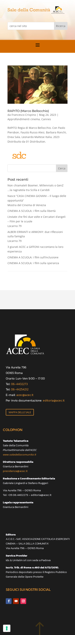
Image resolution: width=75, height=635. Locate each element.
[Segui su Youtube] (16, 601)
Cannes (46, 119)
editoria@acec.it (54, 400)
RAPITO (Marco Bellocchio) (28, 111)
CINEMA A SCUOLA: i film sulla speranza (33, 263)
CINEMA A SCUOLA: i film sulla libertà (32, 211)
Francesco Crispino (24, 115)
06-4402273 (19, 384)
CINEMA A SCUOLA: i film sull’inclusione (33, 257)
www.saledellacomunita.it (19, 454)
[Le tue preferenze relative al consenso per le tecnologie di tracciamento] (6, 628)
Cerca (61, 168)
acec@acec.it (24, 395)
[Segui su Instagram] (23, 601)
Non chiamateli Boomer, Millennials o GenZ (35, 188)
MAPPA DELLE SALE (20, 412)
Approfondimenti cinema (24, 119)
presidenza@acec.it (15, 471)
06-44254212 (19, 389)
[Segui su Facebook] (9, 601)
